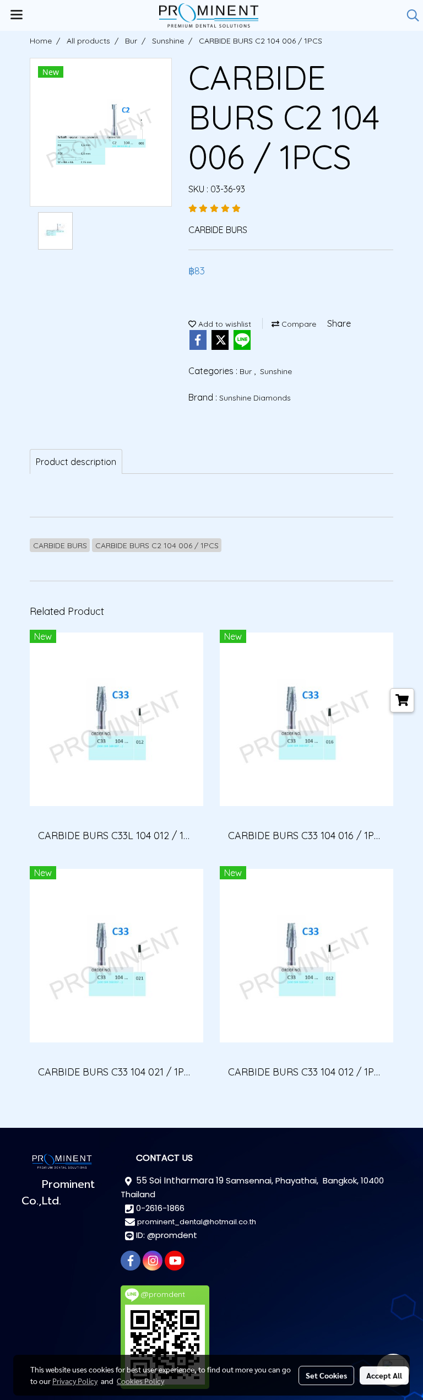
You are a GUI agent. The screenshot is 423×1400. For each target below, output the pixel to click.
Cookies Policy (140, 1381)
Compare (297, 324)
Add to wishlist (223, 324)
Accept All (384, 1375)
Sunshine (276, 371)
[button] (409, 15)
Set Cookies (326, 1375)
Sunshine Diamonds (255, 398)
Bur (247, 371)
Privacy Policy (74, 1381)
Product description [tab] (76, 461)
